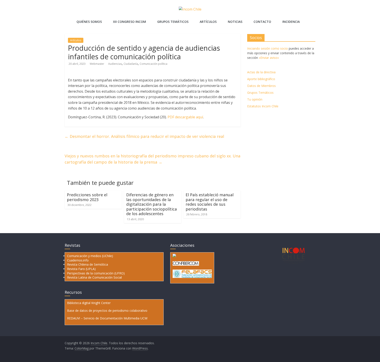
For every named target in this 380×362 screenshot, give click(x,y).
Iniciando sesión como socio (267, 48)
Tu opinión (254, 99)
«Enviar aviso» (269, 58)
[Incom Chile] (68, 19)
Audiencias (115, 64)
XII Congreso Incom (129, 22)
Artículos (208, 22)
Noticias (235, 22)
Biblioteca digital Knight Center (89, 303)
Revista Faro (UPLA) (81, 269)
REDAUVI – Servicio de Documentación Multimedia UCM (107, 318)
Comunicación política (153, 64)
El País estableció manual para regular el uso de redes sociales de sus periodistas (210, 202)
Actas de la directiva (261, 72)
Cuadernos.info (78, 260)
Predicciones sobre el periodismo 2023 (87, 197)
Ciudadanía (131, 64)
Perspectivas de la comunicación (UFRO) (96, 273)
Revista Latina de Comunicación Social (94, 277)
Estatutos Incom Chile (262, 106)
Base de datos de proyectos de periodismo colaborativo (107, 310)
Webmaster (97, 64)
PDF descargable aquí (185, 117)
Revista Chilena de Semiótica (87, 264)
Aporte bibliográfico (261, 79)
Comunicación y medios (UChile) (90, 256)
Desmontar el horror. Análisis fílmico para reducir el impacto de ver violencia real (144, 136)
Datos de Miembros (261, 86)
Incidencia (291, 22)
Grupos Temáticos (260, 92)
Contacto (262, 22)
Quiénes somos (89, 22)
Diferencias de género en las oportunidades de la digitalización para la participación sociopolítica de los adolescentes (151, 204)
